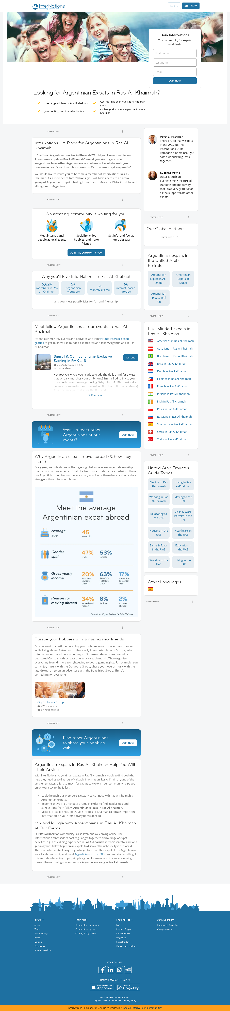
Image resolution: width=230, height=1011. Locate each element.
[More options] (122, 131)
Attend (130, 357)
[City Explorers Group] (61, 697)
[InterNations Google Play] (128, 987)
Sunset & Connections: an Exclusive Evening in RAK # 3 (83, 358)
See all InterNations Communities (142, 1007)
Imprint (97, 1000)
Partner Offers (123, 933)
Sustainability (41, 933)
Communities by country (87, 925)
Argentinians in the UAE (89, 854)
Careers (38, 941)
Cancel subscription (125, 946)
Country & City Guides (86, 933)
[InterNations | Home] (48, 7)
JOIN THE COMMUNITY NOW (86, 252)
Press (37, 937)
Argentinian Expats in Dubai (183, 279)
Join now (175, 80)
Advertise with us (43, 950)
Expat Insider (122, 941)
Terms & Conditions (112, 1000)
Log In (174, 5)
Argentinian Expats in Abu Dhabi (158, 279)
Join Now (191, 5)
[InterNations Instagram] (119, 969)
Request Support (124, 929)
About (37, 925)
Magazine (121, 937)
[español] (150, 589)
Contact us (40, 946)
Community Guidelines (168, 925)
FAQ (118, 925)
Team (37, 929)
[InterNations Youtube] (128, 969)
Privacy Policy (130, 1000)
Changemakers (164, 929)
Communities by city (85, 929)
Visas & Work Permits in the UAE (183, 516)
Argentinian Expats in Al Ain (158, 297)
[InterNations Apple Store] (102, 987)
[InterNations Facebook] (102, 969)
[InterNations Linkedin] (110, 969)
